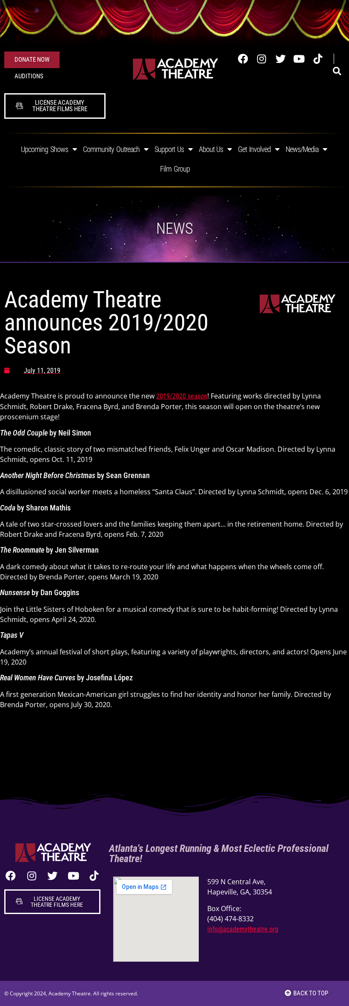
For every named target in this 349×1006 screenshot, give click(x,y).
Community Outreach (111, 149)
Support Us (169, 149)
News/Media (302, 149)
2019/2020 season (181, 396)
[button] (337, 71)
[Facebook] (243, 59)
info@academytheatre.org (242, 929)
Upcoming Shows (44, 149)
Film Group (175, 168)
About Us (211, 149)
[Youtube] (299, 59)
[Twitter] (280, 59)
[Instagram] (262, 59)
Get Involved (254, 149)
